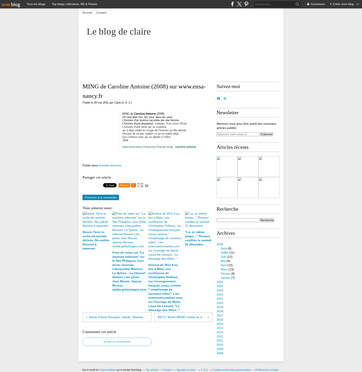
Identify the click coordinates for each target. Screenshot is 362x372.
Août (224, 248)
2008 (220, 353)
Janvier (225, 277)
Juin (223, 256)
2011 (220, 340)
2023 (220, 290)
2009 (220, 349)
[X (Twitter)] (239, 4)
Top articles (152, 369)
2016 (220, 319)
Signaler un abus (186, 369)
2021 (220, 298)
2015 (220, 323)
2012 (220, 336)
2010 (220, 344)
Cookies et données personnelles (232, 369)
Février (225, 273)
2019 (220, 307)
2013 (220, 332)
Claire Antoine (108, 369)
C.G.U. (204, 369)
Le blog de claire (119, 31)
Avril (223, 265)
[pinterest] (246, 4)
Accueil (87, 12)
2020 (220, 303)
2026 (220, 244)
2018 (220, 311)
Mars (224, 269)
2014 (220, 328)
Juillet (224, 252)
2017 (220, 315)
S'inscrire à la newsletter (101, 197)
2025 (220, 282)
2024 (220, 286)
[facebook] (232, 4)
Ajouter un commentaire (117, 341)
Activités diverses (110, 165)
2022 (220, 294)
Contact (101, 12)
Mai (223, 261)
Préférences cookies (267, 369)
